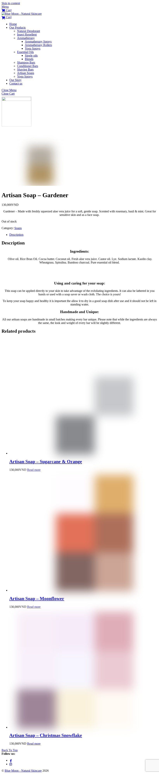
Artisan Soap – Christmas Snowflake (45, 735)
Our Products (17, 27)
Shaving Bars (25, 69)
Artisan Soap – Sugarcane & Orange (45, 461)
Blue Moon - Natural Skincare (23, 770)
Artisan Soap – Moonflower (36, 598)
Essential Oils (25, 52)
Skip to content (11, 3)
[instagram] (10, 764)
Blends (29, 59)
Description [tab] (16, 234)
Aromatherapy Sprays (38, 41)
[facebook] (10, 760)
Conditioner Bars (27, 66)
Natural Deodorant (28, 31)
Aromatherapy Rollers (38, 45)
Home (13, 24)
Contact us (15, 83)
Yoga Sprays (32, 48)
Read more (34, 469)
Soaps (18, 228)
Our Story (15, 80)
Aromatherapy (26, 38)
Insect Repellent (27, 34)
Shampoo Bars (26, 62)
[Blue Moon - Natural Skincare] (22, 13)
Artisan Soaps (25, 73)
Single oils (31, 55)
